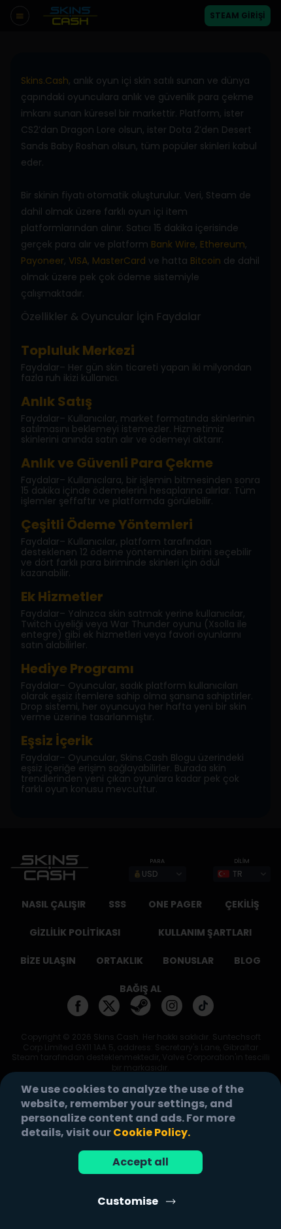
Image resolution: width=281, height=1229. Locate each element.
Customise (127, 1201)
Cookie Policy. (151, 1132)
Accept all (140, 1161)
